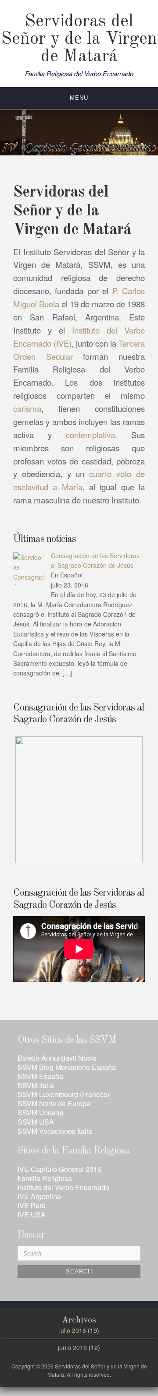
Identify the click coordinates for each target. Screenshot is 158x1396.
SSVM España (40, 1076)
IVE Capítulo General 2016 (59, 1169)
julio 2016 (72, 1330)
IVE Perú (32, 1205)
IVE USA (32, 1215)
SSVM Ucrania (41, 1113)
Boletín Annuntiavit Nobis (57, 1058)
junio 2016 (72, 1347)
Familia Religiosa (45, 1178)
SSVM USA (36, 1122)
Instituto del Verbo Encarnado (63, 1187)
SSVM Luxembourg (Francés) (63, 1094)
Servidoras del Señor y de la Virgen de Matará (79, 39)
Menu (79, 98)
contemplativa (90, 434)
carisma (27, 408)
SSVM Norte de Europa (54, 1103)
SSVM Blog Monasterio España (67, 1067)
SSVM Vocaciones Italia (55, 1131)
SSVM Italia (36, 1085)
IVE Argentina (39, 1196)
